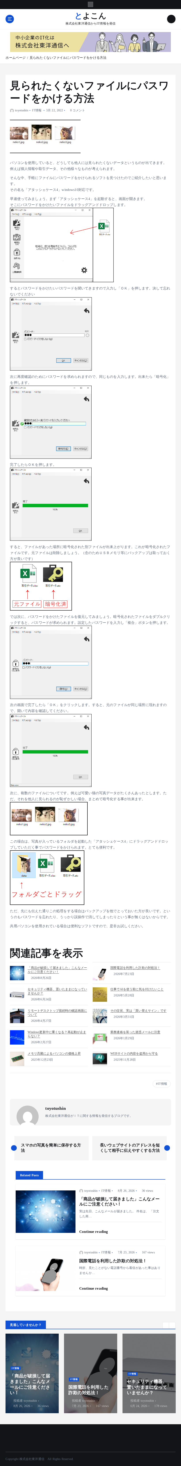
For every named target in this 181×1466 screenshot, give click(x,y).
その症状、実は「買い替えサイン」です (138, 1010)
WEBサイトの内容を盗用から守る (134, 1053)
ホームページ (16, 57)
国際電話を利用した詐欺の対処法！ (135, 967)
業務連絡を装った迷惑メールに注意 (135, 1032)
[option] (32, 1373)
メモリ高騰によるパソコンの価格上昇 (54, 1053)
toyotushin (21, 110)
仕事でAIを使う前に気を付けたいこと (137, 989)
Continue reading (94, 1232)
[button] (165, 1325)
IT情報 (36, 110)
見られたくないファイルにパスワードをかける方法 (68, 57)
